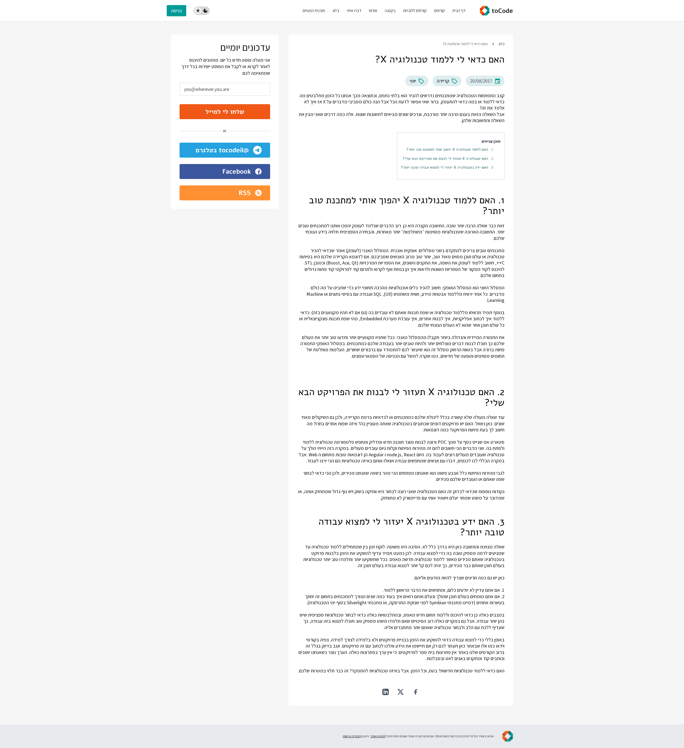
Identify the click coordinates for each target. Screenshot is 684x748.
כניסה (176, 10)
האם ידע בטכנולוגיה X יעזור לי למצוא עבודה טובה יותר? (444, 167)
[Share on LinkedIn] (385, 692)
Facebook (236, 171)
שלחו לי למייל (224, 111)
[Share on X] (400, 692)
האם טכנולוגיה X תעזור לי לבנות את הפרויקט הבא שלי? (445, 158)
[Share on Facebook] (415, 692)
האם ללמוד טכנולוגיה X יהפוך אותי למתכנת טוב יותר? (447, 149)
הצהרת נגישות (352, 736)
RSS (245, 193)
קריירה (443, 81)
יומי (413, 81)
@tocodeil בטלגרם (222, 150)
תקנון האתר (377, 736)
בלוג (501, 43)
